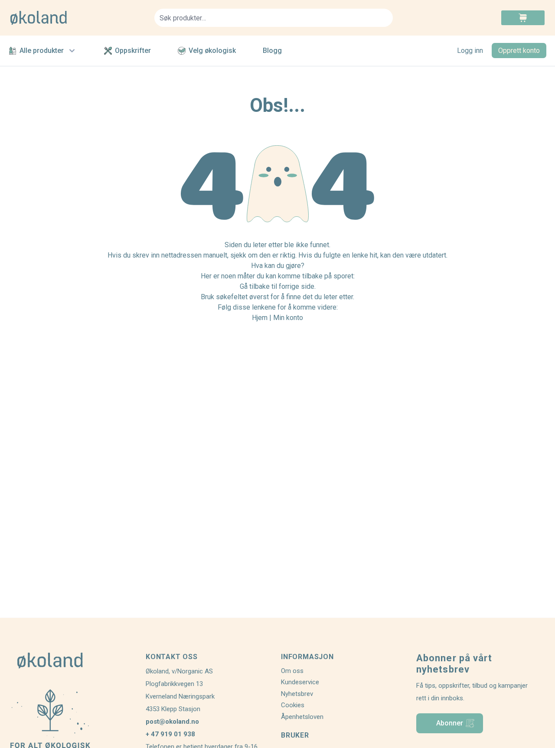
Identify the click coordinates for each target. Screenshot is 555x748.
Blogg (272, 50)
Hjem (260, 318)
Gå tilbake (255, 286)
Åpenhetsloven (302, 717)
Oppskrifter (133, 50)
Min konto (288, 318)
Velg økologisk (212, 50)
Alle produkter (42, 50)
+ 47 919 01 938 (170, 734)
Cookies (292, 705)
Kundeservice (300, 682)
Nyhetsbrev (297, 694)
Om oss (292, 671)
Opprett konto (519, 50)
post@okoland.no (172, 721)
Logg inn (470, 50)
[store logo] (77, 18)
